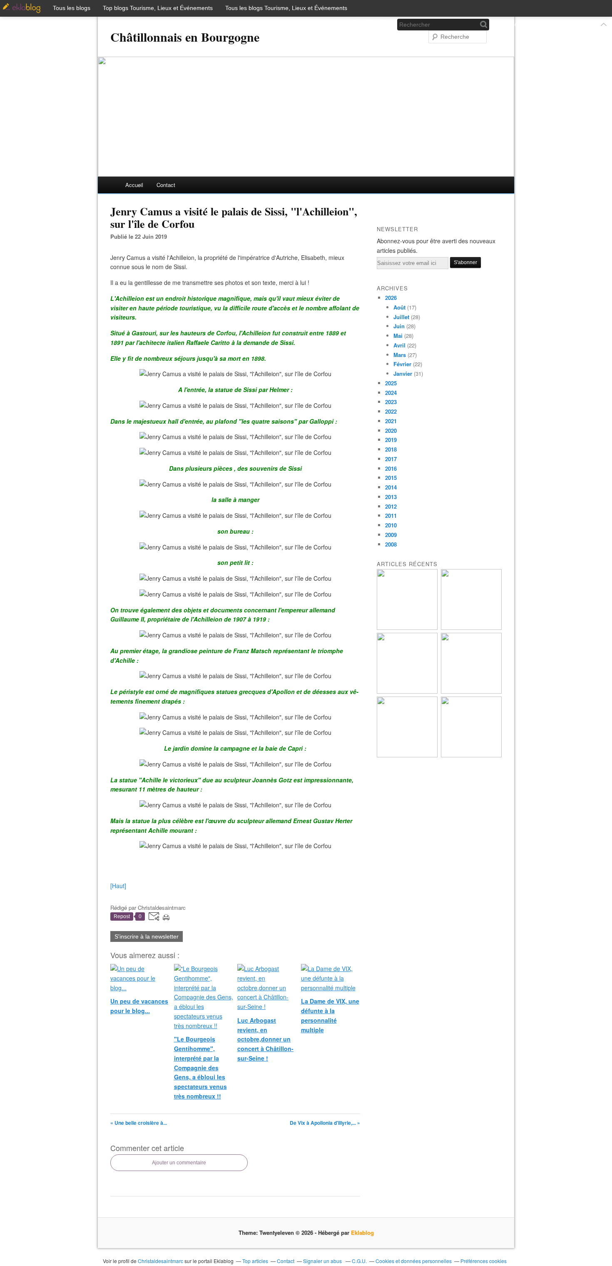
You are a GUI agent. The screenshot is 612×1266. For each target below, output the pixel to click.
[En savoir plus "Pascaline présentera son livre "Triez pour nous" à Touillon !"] (407, 755)
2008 (391, 544)
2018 (391, 449)
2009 (391, 535)
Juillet (401, 317)
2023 (391, 402)
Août (399, 307)
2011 (391, 515)
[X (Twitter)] (368, 24)
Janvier (402, 373)
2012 (391, 506)
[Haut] (118, 885)
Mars (399, 355)
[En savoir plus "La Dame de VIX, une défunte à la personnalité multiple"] (471, 691)
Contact (166, 185)
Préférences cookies (483, 1260)
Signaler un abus (323, 1260)
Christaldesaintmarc (160, 1260)
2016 (391, 468)
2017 (391, 459)
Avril (399, 345)
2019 (391, 440)
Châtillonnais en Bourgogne (184, 36)
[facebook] (354, 24)
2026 (391, 298)
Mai (398, 336)
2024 (391, 393)
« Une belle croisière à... (138, 1122)
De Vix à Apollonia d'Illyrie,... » (325, 1122)
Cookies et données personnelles (414, 1260)
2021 (391, 421)
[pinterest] (382, 24)
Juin (399, 326)
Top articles (255, 1260)
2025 (391, 383)
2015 (391, 478)
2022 (391, 411)
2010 (391, 525)
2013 (391, 497)
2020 (391, 430)
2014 (391, 487)
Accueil (134, 185)
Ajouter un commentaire (179, 1163)
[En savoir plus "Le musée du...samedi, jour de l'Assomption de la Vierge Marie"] (471, 755)
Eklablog (362, 1232)
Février (402, 364)
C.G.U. (359, 1260)
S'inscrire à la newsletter (146, 936)
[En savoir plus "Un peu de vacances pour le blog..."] (407, 628)
